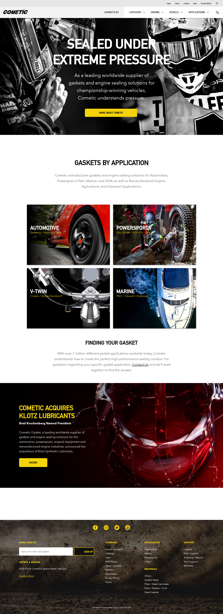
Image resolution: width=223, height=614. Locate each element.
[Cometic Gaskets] (14, 11)
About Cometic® (114, 549)
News (177, 3)
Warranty (188, 565)
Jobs (195, 3)
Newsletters (111, 574)
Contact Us (140, 365)
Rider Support (191, 553)
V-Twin (147, 561)
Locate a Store (26, 576)
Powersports (150, 557)
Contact (186, 3)
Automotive (150, 549)
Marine (148, 553)
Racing (33, 462)
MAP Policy (111, 561)
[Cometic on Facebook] (95, 528)
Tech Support (191, 561)
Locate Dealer (206, 3)
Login (169, 3)
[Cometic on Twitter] (116, 528)
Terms (108, 582)
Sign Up (88, 551)
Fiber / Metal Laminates (156, 584)
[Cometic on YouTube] (127, 528)
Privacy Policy (112, 578)
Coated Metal (151, 580)
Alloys (147, 576)
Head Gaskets (151, 592)
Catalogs (109, 553)
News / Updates (113, 565)
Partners (109, 569)
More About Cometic (111, 112)
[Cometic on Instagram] (106, 528)
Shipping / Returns (193, 557)
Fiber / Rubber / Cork (155, 588)
